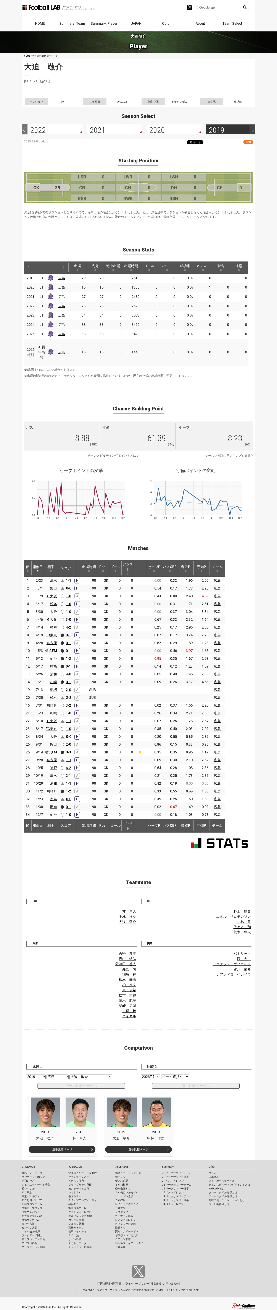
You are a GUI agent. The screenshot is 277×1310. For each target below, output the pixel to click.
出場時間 (131, 266)
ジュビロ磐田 (76, 1223)
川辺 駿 (129, 1011)
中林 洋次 (127, 917)
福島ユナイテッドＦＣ (128, 1172)
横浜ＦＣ (73, 1204)
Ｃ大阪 (52, 596)
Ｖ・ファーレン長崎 (33, 1247)
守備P (201, 567)
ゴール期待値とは (219, 1204)
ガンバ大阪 (28, 1223)
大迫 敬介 (127, 922)
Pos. (102, 567)
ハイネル (129, 1016)
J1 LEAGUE (28, 1166)
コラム (212, 1172)
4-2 (68, 627)
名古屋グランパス (32, 1215)
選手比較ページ (62, 1149)
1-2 (68, 659)
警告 (220, 266)
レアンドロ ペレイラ (233, 974)
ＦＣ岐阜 (120, 1200)
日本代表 (214, 1176)
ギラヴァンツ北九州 (126, 1235)
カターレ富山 (76, 1219)
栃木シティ (74, 1196)
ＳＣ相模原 (121, 1184)
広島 (61, 278)
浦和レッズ (28, 1180)
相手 (50, 567)
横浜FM (51, 651)
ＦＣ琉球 (120, 1247)
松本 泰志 (127, 980)
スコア (66, 568)
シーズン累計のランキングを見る (228, 455)
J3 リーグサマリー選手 (175, 1200)
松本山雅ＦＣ (123, 1188)
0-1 (68, 635)
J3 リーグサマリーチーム (177, 1196)
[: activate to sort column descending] (29, 267)
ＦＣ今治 (73, 1235)
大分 (53, 612)
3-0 (68, 619)
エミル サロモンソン (233, 917)
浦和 (53, 674)
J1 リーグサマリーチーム (177, 1172)
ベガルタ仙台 (76, 1180)
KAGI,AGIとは (217, 1188)
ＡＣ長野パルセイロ (126, 1192)
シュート (167, 266)
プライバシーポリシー (136, 1283)
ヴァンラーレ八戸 (78, 1176)
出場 (77, 266)
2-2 (68, 698)
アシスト (203, 266)
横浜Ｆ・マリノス (32, 1208)
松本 (53, 604)
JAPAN (136, 23)
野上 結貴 (242, 911)
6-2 (68, 768)
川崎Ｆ (52, 705)
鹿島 (53, 799)
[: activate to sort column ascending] (37, 267)
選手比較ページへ (196, 1086)
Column (168, 23)
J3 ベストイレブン (173, 1204)
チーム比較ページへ (81, 1086)
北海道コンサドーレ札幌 (82, 1172)
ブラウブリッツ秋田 (80, 1184)
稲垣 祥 (129, 974)
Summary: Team (72, 23)
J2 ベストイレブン (173, 1192)
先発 (95, 266)
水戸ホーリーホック (33, 1176)
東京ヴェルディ (31, 1196)
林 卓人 (129, 911)
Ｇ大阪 (52, 619)
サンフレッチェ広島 (33, 1239)
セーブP (154, 567)
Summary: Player (104, 23)
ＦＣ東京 (27, 1192)
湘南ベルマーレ (77, 1208)
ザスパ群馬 (121, 1180)
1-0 (68, 596)
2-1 (68, 776)
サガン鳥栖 (74, 1239)
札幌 (53, 682)
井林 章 (244, 922)
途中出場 (113, 266)
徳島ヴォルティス (78, 1231)
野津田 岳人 (125, 964)
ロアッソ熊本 (123, 1239)
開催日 (37, 567)
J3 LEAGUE (122, 1166)
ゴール (149, 266)
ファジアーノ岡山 (32, 1235)
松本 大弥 (127, 995)
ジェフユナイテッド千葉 (36, 1184)
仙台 (53, 659)
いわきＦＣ (74, 1192)
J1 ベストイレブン (173, 1180)
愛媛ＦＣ (120, 1227)
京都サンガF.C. (30, 1219)
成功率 (185, 266)
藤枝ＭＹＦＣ (76, 1227)
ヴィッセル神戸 (31, 1231)
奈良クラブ (121, 1212)
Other (212, 1166)
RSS (248, 142)
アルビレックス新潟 (80, 1215)
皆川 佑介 (242, 969)
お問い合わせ (171, 1283)
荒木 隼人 (242, 932)
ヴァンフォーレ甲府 (80, 1212)
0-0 (68, 588)
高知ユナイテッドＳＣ (128, 1231)
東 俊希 (129, 990)
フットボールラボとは (222, 1180)
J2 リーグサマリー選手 (175, 1188)
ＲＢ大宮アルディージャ (82, 1200)
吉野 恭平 (127, 954)
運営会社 (156, 1283)
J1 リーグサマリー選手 (175, 1176)
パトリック (242, 954)
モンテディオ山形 (78, 1188)
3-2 (68, 705)
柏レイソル (28, 1188)
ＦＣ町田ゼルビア (32, 1200)
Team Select (232, 23)
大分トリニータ (77, 1243)
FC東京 (51, 635)
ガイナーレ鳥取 (124, 1215)
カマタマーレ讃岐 (125, 1223)
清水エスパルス (31, 1212)
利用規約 (103, 1283)
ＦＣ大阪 (120, 1208)
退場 (238, 266)
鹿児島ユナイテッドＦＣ (129, 1243)
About (200, 23)
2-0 (68, 690)
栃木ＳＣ (120, 1176)
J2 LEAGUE (75, 1166)
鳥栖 (53, 666)
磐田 (53, 588)
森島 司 (129, 969)
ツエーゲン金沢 (124, 1196)
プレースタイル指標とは (223, 1192)
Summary (168, 1166)
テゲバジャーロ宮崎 (80, 1247)
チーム (217, 567)
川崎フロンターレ (32, 1204)
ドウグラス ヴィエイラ (232, 964)
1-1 (68, 580)
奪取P (185, 567)
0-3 (68, 752)
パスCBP (170, 567)
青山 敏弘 (127, 959)
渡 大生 (244, 959)
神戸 (53, 627)
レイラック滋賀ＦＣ (126, 1204)
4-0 (68, 674)
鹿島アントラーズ (32, 1172)
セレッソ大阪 (29, 1227)
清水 (53, 580)
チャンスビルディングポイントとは (112, 455)
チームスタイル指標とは (223, 1196)
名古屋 (52, 643)
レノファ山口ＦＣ (125, 1219)
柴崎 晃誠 (127, 1006)
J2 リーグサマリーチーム (177, 1184)
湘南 (53, 807)
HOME (40, 23)
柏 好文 (129, 985)
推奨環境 (116, 1283)
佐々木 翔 (242, 927)
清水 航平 (127, 1000)
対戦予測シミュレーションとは (227, 1200)
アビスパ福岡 (29, 1243)
